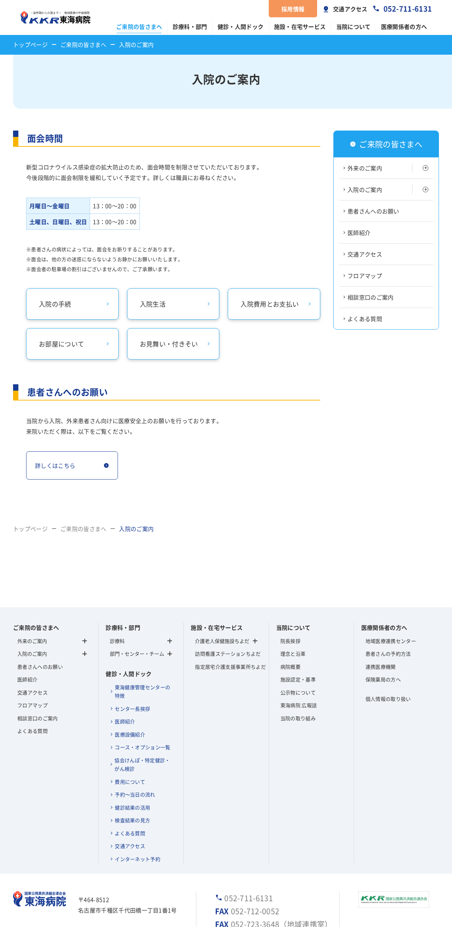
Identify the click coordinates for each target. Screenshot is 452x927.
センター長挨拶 (132, 708)
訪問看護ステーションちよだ (226, 653)
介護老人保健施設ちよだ (222, 640)
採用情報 (292, 9)
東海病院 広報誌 (298, 705)
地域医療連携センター (390, 640)
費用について (130, 781)
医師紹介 (358, 232)
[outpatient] (425, 168)
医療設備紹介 (130, 734)
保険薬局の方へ (383, 679)
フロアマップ (364, 275)
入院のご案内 (364, 189)
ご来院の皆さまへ (139, 26)
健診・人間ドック (241, 26)
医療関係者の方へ (404, 26)
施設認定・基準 (298, 679)
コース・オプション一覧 (143, 747)
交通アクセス (350, 9)
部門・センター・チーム (137, 653)
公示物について (298, 692)
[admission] (425, 189)
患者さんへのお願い (373, 211)
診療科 (117, 640)
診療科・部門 (190, 26)
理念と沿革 (293, 653)
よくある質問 (364, 318)
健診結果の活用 (132, 807)
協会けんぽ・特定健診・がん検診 (142, 764)
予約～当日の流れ (135, 794)
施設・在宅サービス (300, 26)
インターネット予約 (137, 858)
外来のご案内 (364, 168)
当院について (353, 26)
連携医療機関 (380, 666)
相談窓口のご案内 (370, 297)
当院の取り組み (298, 718)
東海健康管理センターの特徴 (143, 691)
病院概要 (290, 666)
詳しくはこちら (55, 465)
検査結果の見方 (132, 820)
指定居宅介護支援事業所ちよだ (226, 666)
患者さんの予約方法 (388, 653)
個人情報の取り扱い (388, 698)
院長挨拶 (290, 640)
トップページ (30, 44)
